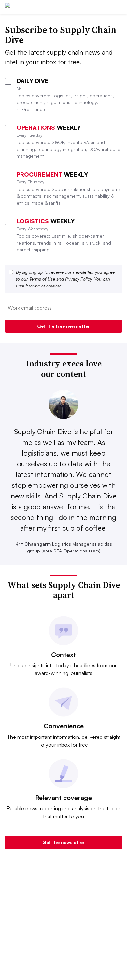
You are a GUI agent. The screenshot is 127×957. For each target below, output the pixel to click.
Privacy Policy (78, 279)
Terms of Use (42, 279)
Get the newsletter (63, 842)
